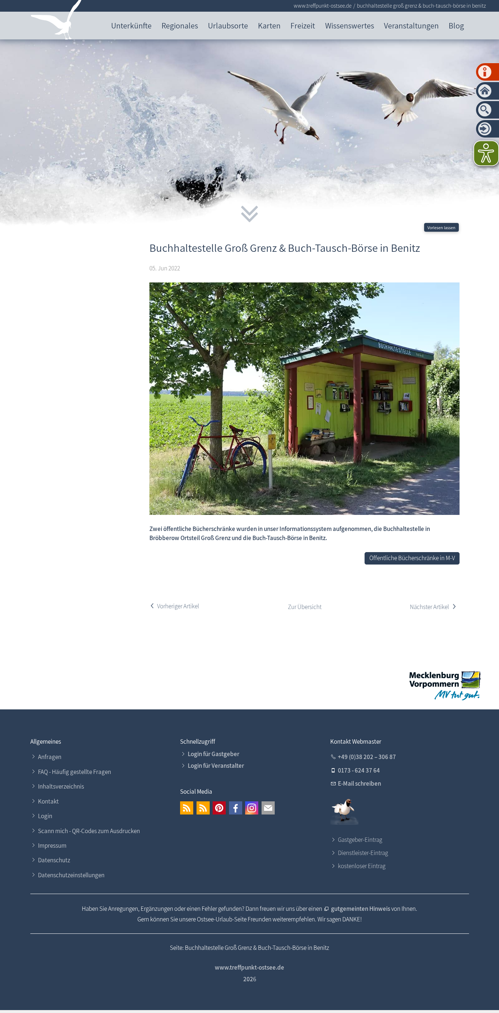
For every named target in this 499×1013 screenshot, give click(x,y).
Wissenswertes (349, 25)
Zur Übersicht (304, 607)
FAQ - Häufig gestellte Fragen (74, 772)
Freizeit (302, 25)
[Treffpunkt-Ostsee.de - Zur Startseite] (56, 21)
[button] (186, 807)
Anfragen (49, 757)
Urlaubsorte (228, 25)
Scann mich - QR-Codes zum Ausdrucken (89, 831)
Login (45, 816)
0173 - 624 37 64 (359, 770)
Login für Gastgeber (213, 754)
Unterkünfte (131, 25)
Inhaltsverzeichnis (61, 786)
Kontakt (48, 801)
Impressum (52, 845)
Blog (456, 25)
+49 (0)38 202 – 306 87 (367, 757)
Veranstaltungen (411, 25)
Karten (269, 25)
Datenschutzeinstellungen (71, 875)
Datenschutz (54, 860)
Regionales (179, 25)
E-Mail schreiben (359, 783)
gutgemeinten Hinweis (361, 909)
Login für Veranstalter (216, 766)
